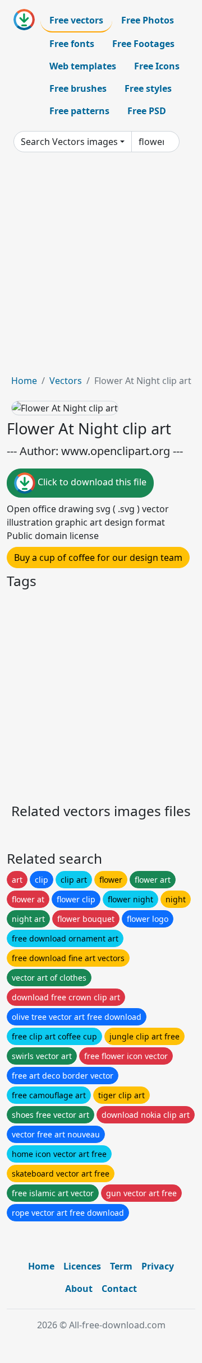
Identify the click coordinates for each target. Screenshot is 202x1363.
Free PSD (146, 111)
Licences (82, 1266)
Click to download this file (90, 482)
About (79, 1288)
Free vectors (76, 20)
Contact (119, 1288)
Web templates (82, 66)
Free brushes (78, 88)
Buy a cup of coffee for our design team (98, 557)
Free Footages (143, 44)
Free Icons (157, 66)
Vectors (65, 380)
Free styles (148, 88)
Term (121, 1266)
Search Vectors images (69, 141)
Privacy (157, 1266)
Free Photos (147, 20)
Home (24, 380)
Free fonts (71, 44)
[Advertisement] (101, 267)
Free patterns (79, 111)
